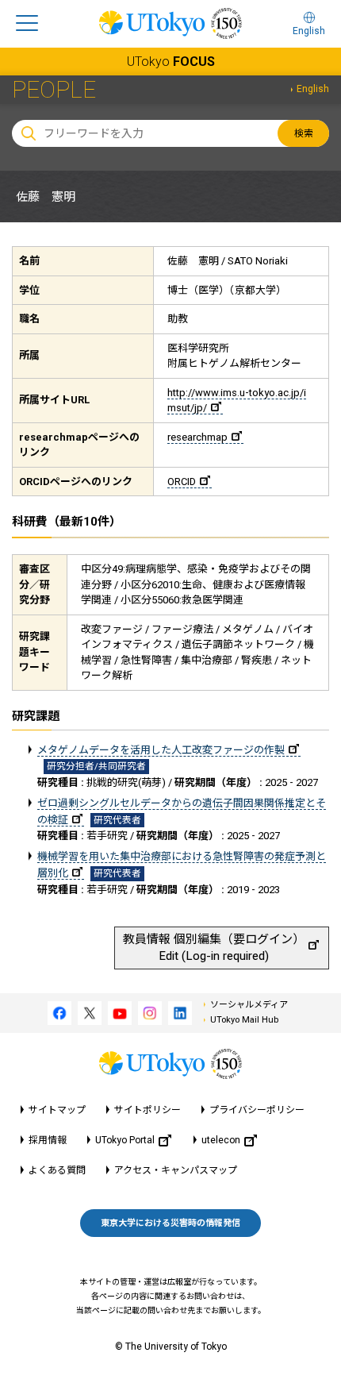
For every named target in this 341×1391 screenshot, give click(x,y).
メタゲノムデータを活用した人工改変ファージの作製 (161, 750)
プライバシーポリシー (257, 1110)
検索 (303, 133)
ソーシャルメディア (249, 1005)
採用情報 (48, 1140)
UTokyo (171, 61)
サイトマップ (57, 1110)
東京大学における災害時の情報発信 (170, 1223)
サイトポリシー (147, 1110)
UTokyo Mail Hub (244, 1020)
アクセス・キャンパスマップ (175, 1170)
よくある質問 (57, 1170)
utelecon (220, 1140)
